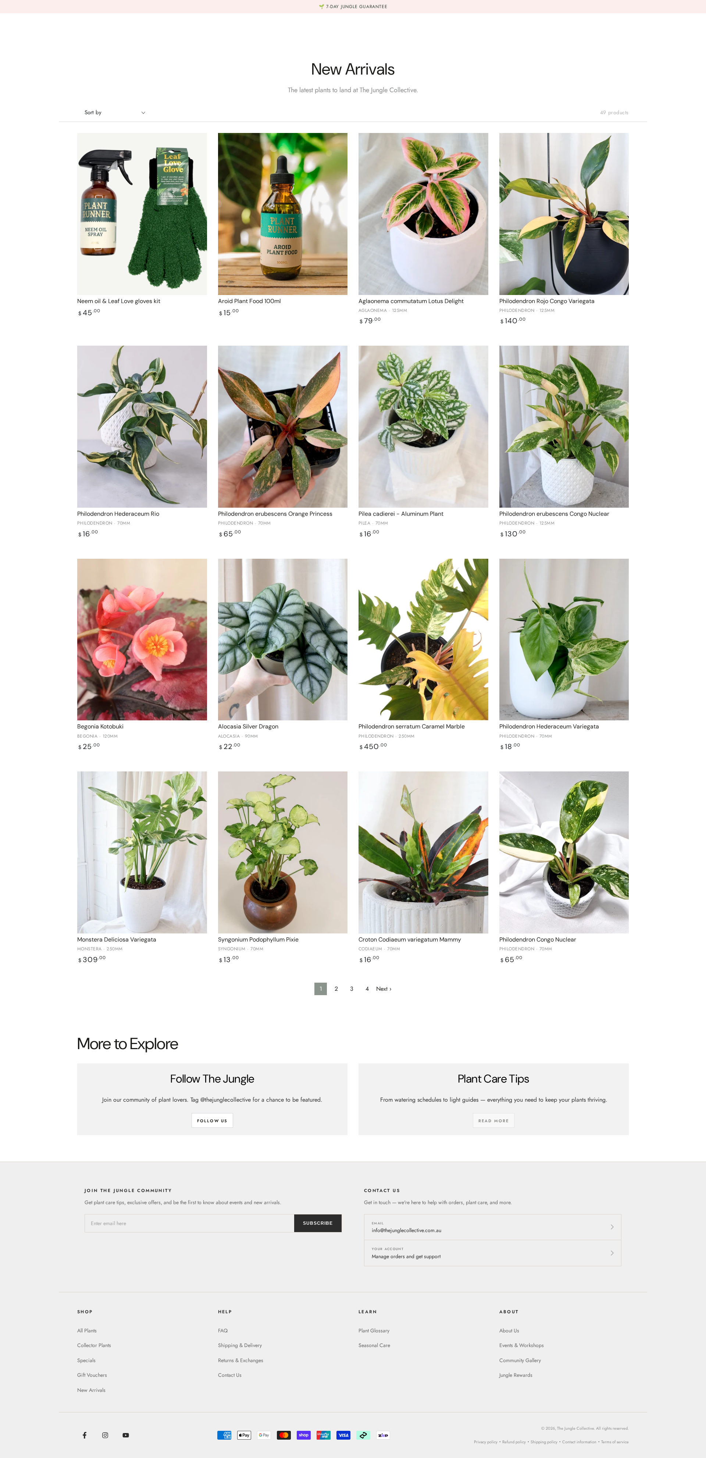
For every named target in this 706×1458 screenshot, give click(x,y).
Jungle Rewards (515, 1375)
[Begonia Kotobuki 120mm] (142, 640)
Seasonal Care (374, 1345)
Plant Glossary (374, 1330)
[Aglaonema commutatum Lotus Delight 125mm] (423, 214)
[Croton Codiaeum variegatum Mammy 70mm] (423, 852)
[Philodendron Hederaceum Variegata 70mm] (564, 640)
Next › (384, 988)
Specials (86, 1360)
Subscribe (318, 1223)
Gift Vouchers (92, 1375)
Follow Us (212, 1121)
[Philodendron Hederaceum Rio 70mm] (142, 427)
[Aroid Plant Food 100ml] (283, 214)
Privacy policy (486, 1442)
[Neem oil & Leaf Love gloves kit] (142, 214)
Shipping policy (544, 1442)
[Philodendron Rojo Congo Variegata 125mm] (564, 214)
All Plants (87, 1330)
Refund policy (514, 1442)
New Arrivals (91, 1390)
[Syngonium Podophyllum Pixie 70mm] (283, 852)
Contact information (579, 1442)
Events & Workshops (521, 1345)
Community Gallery (520, 1360)
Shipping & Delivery (240, 1345)
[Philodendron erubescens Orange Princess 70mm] (283, 427)
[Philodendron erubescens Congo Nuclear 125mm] (564, 427)
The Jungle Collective (575, 1428)
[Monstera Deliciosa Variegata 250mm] (142, 852)
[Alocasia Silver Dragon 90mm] (283, 640)
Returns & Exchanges (240, 1360)
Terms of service (615, 1442)
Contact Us (230, 1375)
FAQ (223, 1330)
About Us (509, 1330)
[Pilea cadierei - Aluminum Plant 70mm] (423, 427)
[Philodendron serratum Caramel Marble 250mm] (423, 640)
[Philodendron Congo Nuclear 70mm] (564, 852)
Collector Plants (94, 1345)
